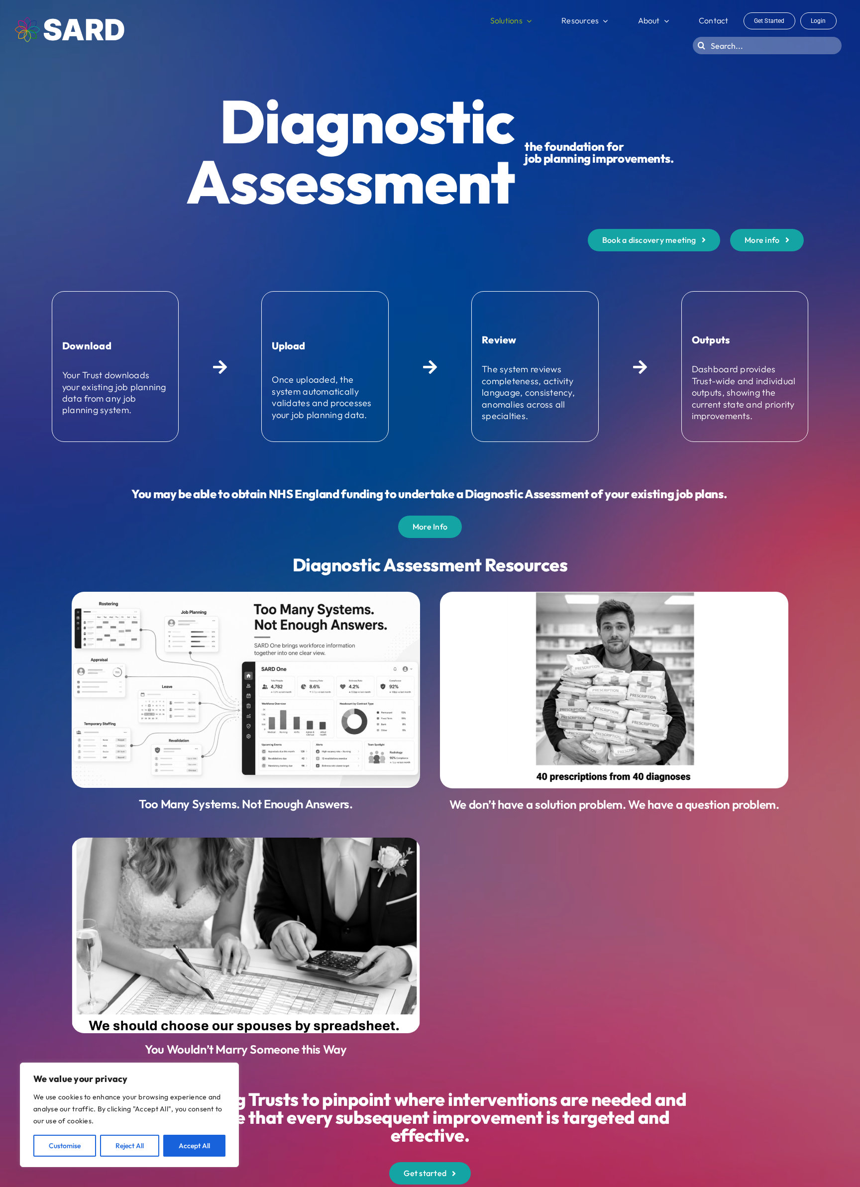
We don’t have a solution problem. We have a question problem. (614, 804)
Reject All (129, 1145)
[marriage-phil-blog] (246, 842)
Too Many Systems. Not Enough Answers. (246, 803)
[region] (129, 1115)
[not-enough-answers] (246, 596)
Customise (65, 1145)
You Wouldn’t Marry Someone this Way (245, 1049)
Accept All (194, 1145)
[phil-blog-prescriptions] (614, 596)
